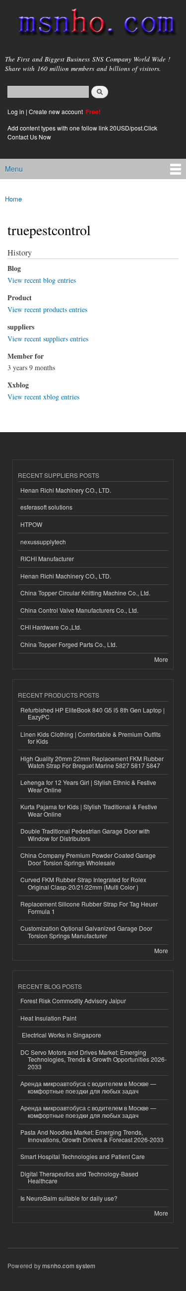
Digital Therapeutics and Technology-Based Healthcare (79, 1177)
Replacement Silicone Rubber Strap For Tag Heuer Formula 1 (89, 907)
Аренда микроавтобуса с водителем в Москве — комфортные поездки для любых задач (88, 1087)
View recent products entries (47, 309)
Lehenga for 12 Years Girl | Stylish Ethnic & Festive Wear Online (88, 785)
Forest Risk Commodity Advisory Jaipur (73, 1000)
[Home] (93, 24)
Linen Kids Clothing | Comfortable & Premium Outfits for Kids (90, 737)
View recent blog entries (41, 280)
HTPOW (31, 524)
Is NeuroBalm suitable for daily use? (69, 1198)
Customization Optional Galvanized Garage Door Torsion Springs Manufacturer (86, 931)
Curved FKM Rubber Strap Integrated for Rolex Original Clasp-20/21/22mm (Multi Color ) (83, 883)
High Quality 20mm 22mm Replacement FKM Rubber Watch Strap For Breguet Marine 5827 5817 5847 (92, 762)
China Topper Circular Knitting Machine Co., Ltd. (85, 592)
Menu (14, 169)
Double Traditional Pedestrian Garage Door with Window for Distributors (85, 834)
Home (13, 198)
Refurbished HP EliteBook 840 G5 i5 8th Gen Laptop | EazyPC (92, 713)
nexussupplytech (43, 541)
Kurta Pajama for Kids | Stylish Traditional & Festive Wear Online (88, 810)
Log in (15, 111)
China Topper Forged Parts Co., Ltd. (68, 644)
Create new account (56, 111)
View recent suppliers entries (47, 338)
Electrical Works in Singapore (60, 1035)
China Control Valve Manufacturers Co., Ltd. (79, 610)
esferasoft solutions (46, 507)
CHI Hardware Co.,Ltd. (50, 627)
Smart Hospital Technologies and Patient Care (82, 1156)
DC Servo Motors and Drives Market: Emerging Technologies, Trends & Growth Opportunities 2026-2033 (93, 1059)
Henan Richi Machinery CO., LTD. (65, 490)
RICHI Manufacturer (47, 558)
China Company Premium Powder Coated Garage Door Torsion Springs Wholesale (88, 858)
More (161, 659)
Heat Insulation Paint (48, 1018)
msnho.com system (68, 1265)
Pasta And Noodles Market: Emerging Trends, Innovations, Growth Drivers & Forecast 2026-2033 (92, 1135)
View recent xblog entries (43, 396)
